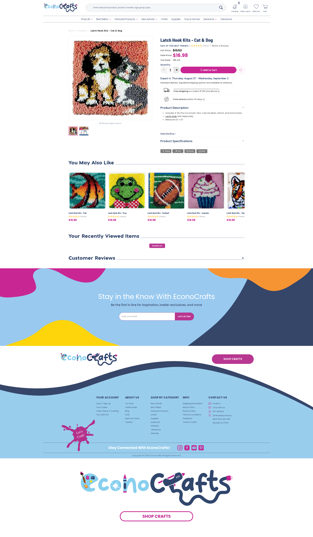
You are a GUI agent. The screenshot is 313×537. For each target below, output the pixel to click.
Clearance (156, 429)
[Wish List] (241, 70)
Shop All (85, 19)
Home (71, 31)
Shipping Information (193, 403)
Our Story (129, 403)
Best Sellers (102, 19)
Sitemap (155, 433)
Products (82, 31)
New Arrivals (147, 19)
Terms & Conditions (192, 414)
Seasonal (209, 19)
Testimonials (131, 407)
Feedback (187, 418)
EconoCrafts (156, 455)
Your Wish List (102, 414)
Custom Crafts (190, 422)
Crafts (154, 414)
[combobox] (156, 7)
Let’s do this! (184, 316)
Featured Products (125, 19)
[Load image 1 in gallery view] (73, 131)
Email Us (216, 403)
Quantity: (165, 65)
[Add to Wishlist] (102, 175)
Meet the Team (132, 418)
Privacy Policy (189, 411)
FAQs (127, 414)
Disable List (157, 246)
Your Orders (101, 407)
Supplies (155, 418)
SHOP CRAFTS (233, 359)
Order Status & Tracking (107, 411)
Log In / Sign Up (103, 403)
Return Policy (189, 407)
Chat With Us (219, 407)
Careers (129, 422)
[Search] (221, 7)
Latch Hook (171, 116)
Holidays (155, 426)
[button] (86, 19)
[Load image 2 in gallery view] (84, 131)
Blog (127, 411)
